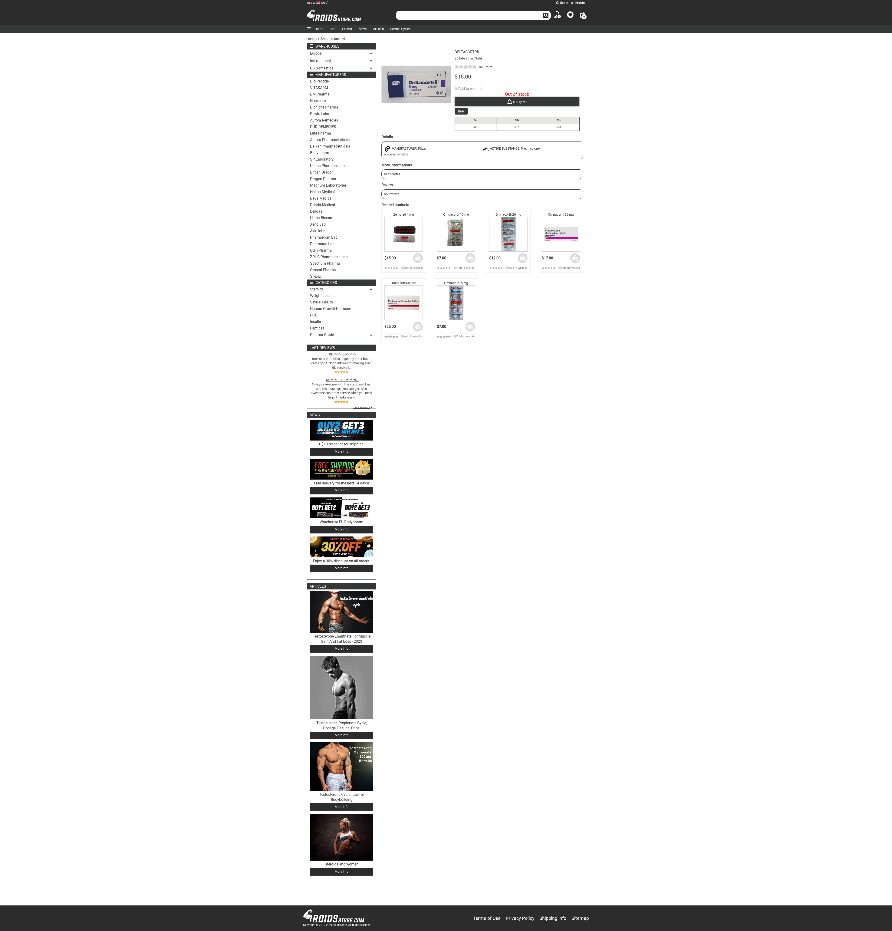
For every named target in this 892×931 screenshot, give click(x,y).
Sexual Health (321, 302)
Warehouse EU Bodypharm (341, 522)
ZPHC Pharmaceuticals (329, 257)
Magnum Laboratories (328, 185)
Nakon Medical (322, 192)
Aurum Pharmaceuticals (330, 140)
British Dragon (322, 172)
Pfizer (422, 148)
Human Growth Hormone (330, 309)
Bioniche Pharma (324, 107)
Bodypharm (319, 153)
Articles (378, 29)
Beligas (316, 211)
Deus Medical (321, 198)
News (362, 29)
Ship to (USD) (317, 2)
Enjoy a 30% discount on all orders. (341, 561)
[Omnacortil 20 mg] (508, 234)
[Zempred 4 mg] (403, 234)
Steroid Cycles (400, 29)
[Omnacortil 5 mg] (456, 302)
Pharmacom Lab (324, 237)
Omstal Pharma (323, 270)
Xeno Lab (318, 224)
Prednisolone (530, 148)
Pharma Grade (322, 335)
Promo (347, 29)
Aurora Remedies (324, 120)
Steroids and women (341, 864)
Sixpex (315, 276)
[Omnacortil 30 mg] (561, 234)
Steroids (317, 289)
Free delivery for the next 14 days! (341, 483)
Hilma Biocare (321, 218)
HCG (314, 315)
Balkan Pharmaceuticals (330, 146)
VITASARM (319, 88)
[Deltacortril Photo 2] (416, 118)
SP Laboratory (322, 159)
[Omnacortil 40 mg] (403, 302)
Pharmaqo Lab (322, 244)
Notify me (520, 102)
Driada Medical (322, 205)
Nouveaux (318, 101)
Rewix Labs (319, 114)
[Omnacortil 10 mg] (456, 234)
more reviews (361, 407)
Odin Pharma (321, 250)
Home (319, 29)
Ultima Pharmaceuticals (329, 166)
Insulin (315, 322)
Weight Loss (320, 296)
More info (341, 451)
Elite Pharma (320, 133)
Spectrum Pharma (325, 263)
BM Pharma (320, 94)
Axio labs (317, 231)
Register (580, 2)
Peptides (317, 328)
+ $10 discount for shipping (341, 444)
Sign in (564, 2)
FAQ (333, 29)
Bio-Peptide (319, 81)
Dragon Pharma (323, 179)
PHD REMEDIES (323, 127)
